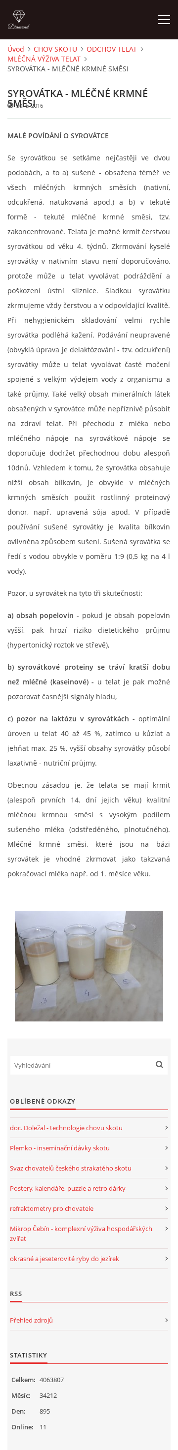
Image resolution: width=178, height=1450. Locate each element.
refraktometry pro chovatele (51, 1208)
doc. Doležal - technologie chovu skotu (66, 1127)
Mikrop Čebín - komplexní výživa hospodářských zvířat (81, 1233)
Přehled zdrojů (31, 1320)
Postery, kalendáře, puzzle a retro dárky (68, 1188)
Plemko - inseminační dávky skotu (60, 1147)
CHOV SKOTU (55, 49)
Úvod (15, 49)
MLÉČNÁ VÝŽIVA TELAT (44, 58)
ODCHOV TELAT (112, 49)
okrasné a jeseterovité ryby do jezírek (64, 1258)
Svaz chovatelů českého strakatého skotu (71, 1168)
